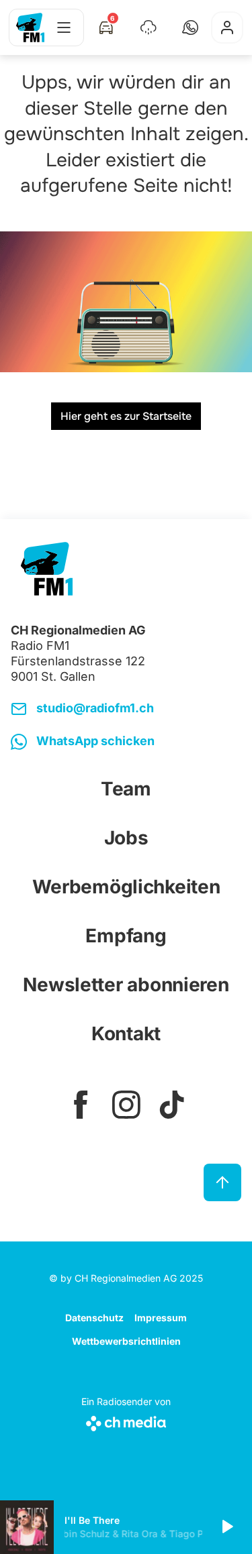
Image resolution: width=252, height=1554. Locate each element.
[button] (190, 27)
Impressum (160, 1317)
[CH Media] (126, 1421)
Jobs (126, 837)
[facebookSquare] (80, 1104)
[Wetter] (148, 27)
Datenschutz (94, 1317)
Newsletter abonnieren (125, 984)
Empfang (125, 935)
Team (126, 788)
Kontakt (126, 1033)
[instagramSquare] (126, 1104)
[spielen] (226, 1527)
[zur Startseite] (30, 27)
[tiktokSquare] (172, 1104)
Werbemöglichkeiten (126, 886)
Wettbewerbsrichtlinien (126, 1341)
